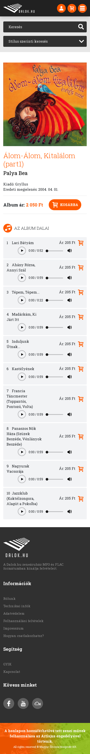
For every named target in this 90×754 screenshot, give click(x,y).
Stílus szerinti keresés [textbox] (28, 41)
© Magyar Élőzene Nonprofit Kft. (57, 747)
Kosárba (69, 204)
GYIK (7, 664)
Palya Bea (15, 173)
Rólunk (9, 598)
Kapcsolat (11, 671)
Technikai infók (16, 606)
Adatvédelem (13, 613)
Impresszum (13, 628)
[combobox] (45, 41)
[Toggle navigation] (82, 8)
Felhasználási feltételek (23, 621)
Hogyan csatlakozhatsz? (23, 635)
